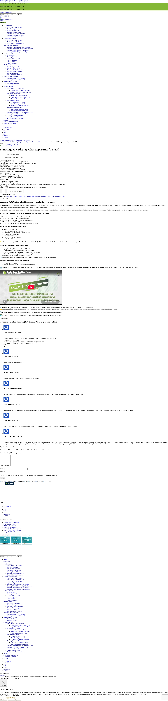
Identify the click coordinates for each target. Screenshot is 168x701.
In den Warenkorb (16, 191)
